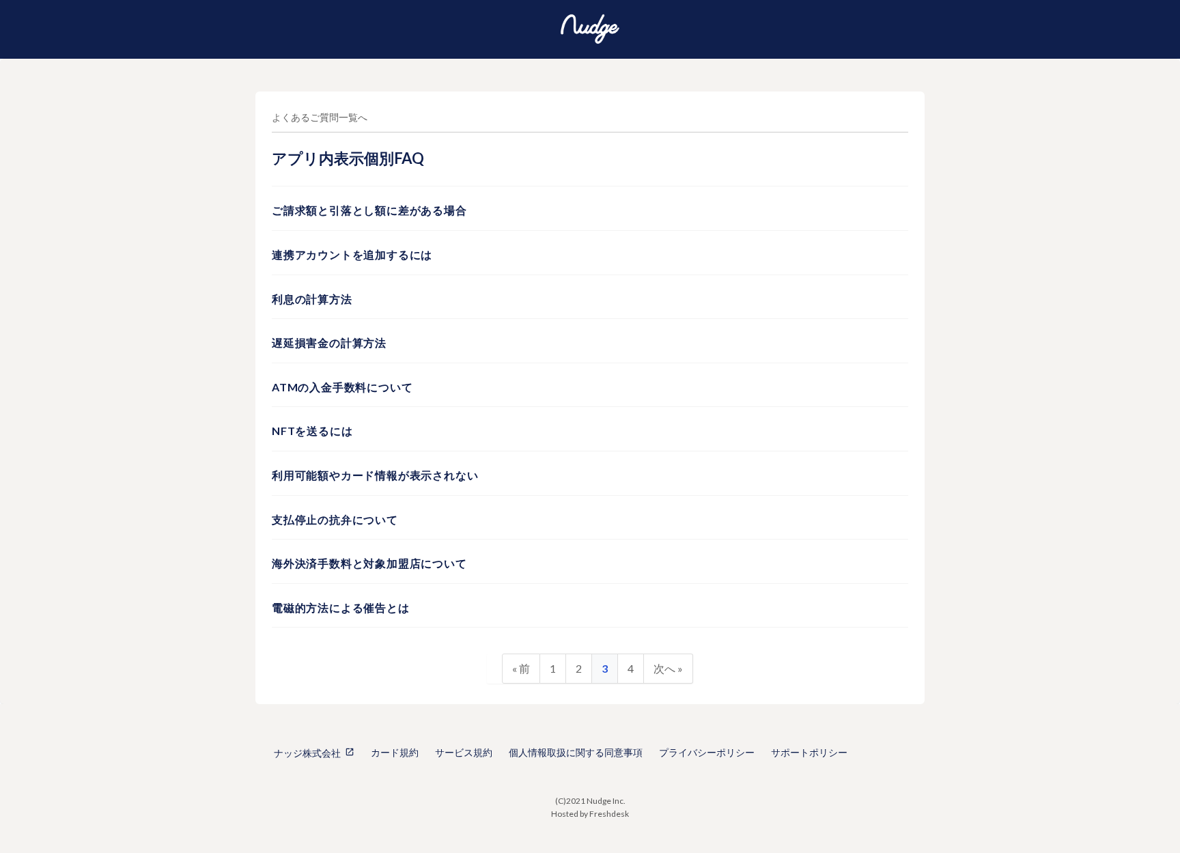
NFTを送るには (312, 430)
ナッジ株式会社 (307, 753)
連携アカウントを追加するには (352, 254)
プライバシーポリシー (707, 752)
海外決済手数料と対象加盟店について (369, 563)
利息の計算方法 (312, 298)
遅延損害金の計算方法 (329, 342)
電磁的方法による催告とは (341, 607)
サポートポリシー (809, 752)
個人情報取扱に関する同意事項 (576, 752)
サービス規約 (463, 752)
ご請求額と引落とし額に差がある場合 (369, 210)
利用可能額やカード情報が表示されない (375, 475)
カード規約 (395, 752)
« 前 (521, 668)
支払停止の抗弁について (335, 519)
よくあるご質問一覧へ (319, 117)
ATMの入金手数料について (342, 386)
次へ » (668, 668)
